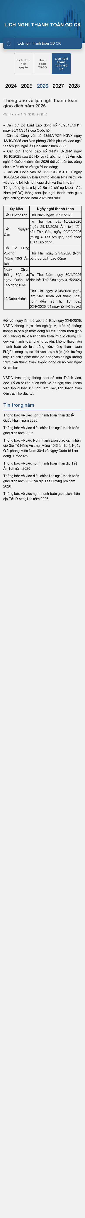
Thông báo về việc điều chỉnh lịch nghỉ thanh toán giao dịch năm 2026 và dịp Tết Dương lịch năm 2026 (41, 481)
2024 (11, 86)
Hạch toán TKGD (42, 63)
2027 (58, 86)
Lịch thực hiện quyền (24, 63)
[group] (11, 86)
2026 (42, 86)
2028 (74, 86)
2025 (26, 86)
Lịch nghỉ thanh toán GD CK (39, 43)
